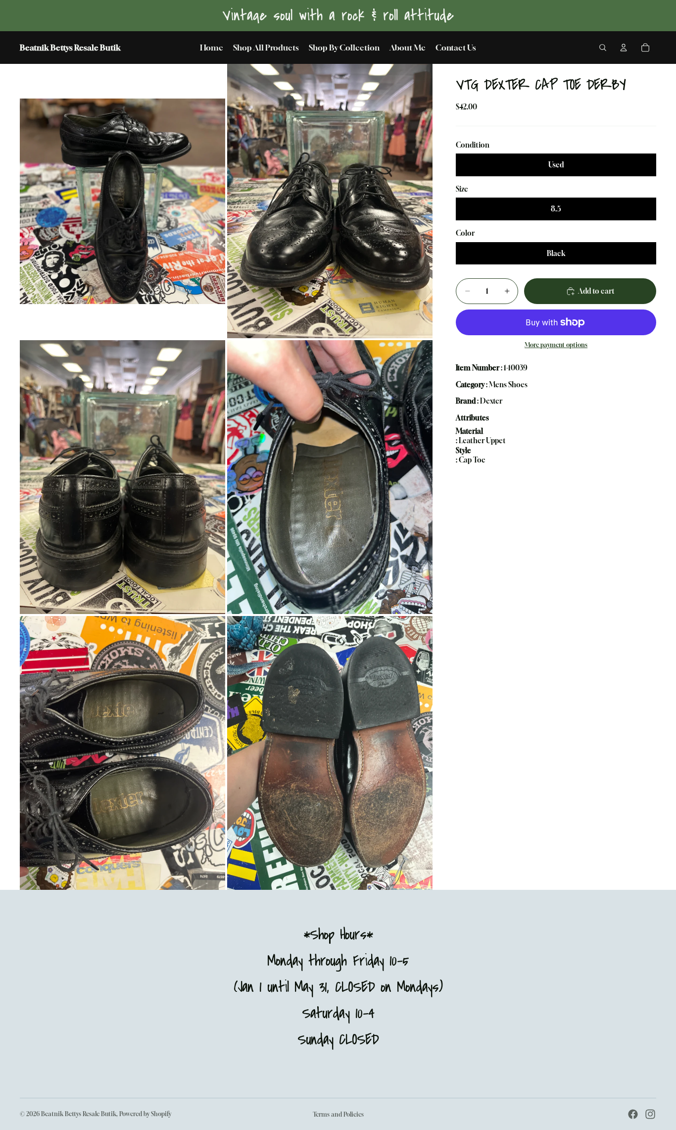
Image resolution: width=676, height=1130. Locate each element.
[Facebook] (633, 1114)
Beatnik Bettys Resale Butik (78, 1114)
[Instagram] (650, 1114)
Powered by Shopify (145, 1114)
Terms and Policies (338, 1114)
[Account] (623, 47)
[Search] (603, 47)
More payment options (556, 345)
